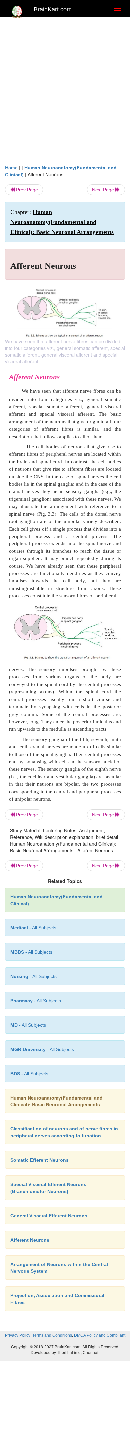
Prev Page (26, 189)
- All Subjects (28, 1025)
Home (11, 167)
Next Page (103, 189)
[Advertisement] (65, 89)
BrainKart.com (53, 9)
